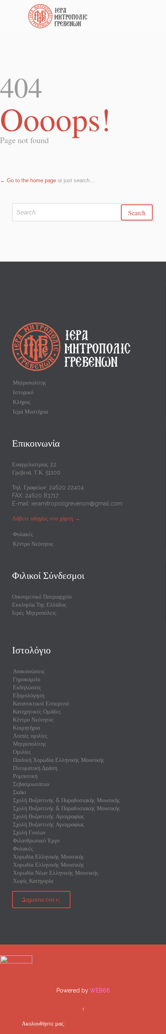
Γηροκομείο (26, 679)
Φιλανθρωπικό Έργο (36, 840)
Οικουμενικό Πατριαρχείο (42, 596)
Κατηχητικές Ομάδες (37, 711)
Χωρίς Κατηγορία (33, 881)
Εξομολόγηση (28, 695)
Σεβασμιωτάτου (31, 784)
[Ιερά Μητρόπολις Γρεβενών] (87, 16)
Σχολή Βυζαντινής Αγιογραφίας (48, 816)
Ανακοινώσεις (29, 671)
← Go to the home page (28, 180)
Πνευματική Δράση (35, 768)
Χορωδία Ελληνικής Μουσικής (48, 856)
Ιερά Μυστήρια (30, 411)
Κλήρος (22, 402)
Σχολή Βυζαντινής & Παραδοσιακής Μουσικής (66, 800)
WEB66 (100, 990)
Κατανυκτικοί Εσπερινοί (41, 703)
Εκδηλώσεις (27, 687)
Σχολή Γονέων (29, 832)
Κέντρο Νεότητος (33, 544)
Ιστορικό (23, 392)
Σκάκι (19, 792)
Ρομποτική (25, 776)
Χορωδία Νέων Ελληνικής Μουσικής (55, 873)
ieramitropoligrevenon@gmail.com (76, 503)
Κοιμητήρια (26, 727)
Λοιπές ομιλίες (30, 735)
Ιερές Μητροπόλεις (34, 613)
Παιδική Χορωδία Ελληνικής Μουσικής (58, 760)
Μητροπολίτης (29, 382)
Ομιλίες (22, 752)
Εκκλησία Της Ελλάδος (39, 604)
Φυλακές (23, 534)
